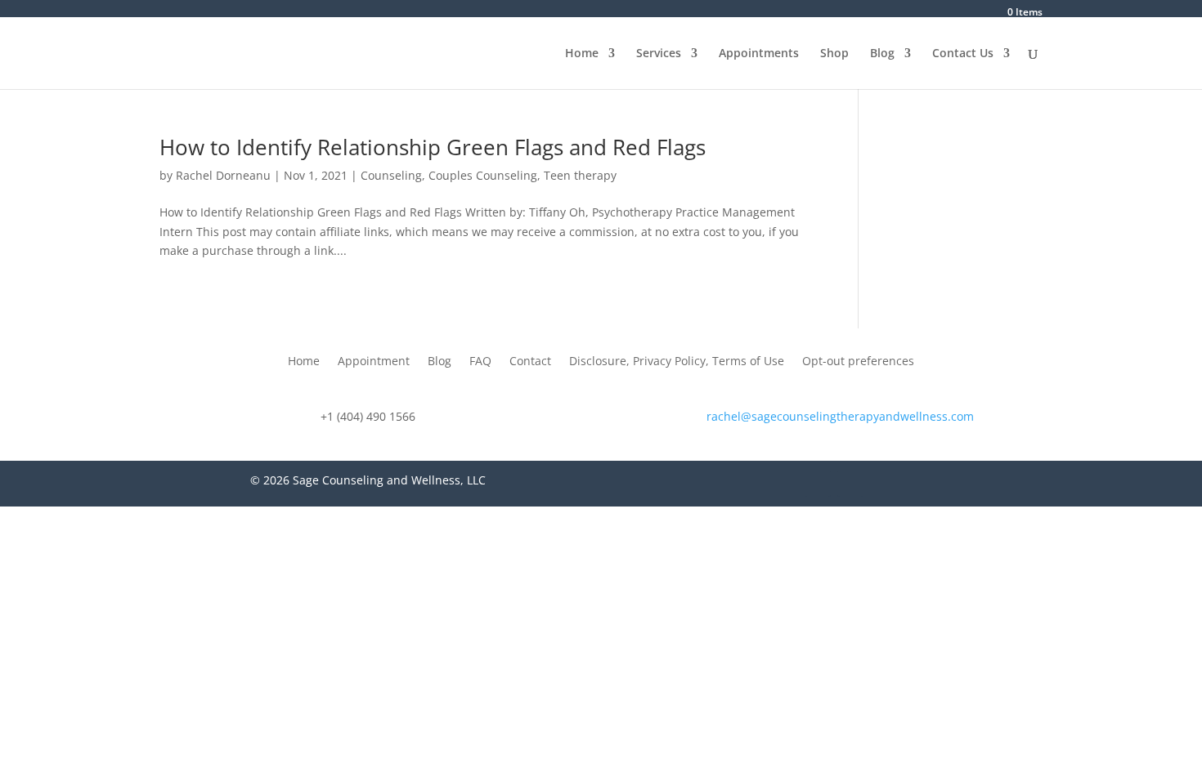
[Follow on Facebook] (818, 484)
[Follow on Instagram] (850, 484)
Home (582, 53)
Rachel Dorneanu (223, 175)
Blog (882, 53)
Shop (834, 53)
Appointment (374, 361)
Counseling (391, 175)
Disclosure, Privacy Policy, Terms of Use (676, 361)
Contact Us (962, 53)
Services (658, 53)
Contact (530, 361)
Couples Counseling (482, 175)
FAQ (480, 361)
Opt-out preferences (858, 361)
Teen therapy (580, 175)
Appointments (759, 53)
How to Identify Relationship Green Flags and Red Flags (432, 147)
